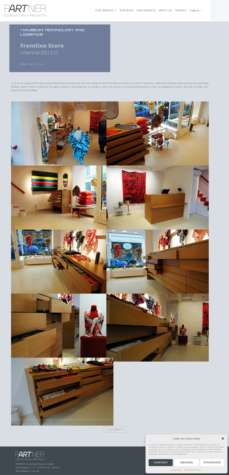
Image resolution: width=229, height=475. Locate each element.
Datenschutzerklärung (193, 469)
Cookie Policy (176, 469)
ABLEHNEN (186, 462)
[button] (222, 438)
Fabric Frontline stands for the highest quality (44, 86)
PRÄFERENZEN (212, 462)
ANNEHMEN (160, 462)
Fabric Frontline (67, 83)
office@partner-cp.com (27, 471)
